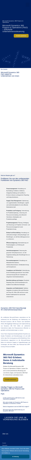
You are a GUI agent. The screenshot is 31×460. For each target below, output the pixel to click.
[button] (27, 5)
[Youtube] (15, 424)
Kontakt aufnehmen (10, 379)
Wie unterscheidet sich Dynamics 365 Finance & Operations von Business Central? (15, 403)
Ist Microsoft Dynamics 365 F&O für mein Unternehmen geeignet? (14, 398)
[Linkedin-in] (13, 424)
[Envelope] (18, 424)
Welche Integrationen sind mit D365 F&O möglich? (16, 406)
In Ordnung (15, 456)
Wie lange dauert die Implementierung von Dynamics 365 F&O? (14, 410)
